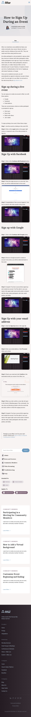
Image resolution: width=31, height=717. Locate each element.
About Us (4, 685)
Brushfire (4, 673)
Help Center (5, 688)
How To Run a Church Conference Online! (15, 436)
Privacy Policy (15, 706)
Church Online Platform (7, 667)
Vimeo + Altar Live (6, 652)
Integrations (5, 634)
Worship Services (6, 643)
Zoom (3, 664)
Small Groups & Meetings (8, 646)
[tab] (15, 40)
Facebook (4, 670)
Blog (3, 682)
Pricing (3, 631)
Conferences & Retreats (8, 649)
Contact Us (4, 691)
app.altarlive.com (17, 80)
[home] (5, 2)
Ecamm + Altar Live (7, 655)
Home (3, 628)
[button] (29, 2)
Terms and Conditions (15, 703)
